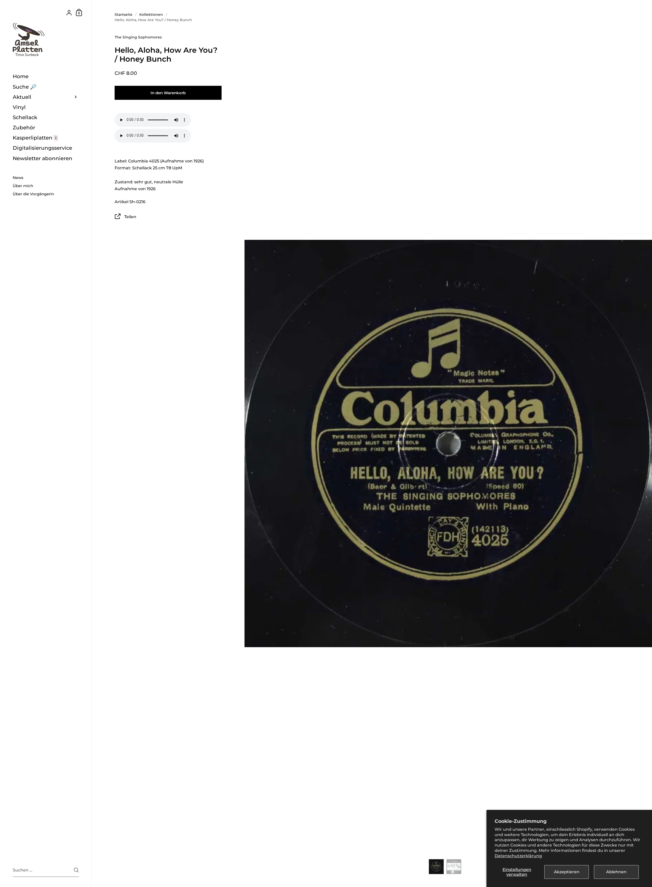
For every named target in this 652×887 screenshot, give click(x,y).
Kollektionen (151, 14)
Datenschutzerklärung (518, 855)
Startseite (123, 14)
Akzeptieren (566, 871)
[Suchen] (76, 870)
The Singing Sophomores (138, 37)
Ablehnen (616, 871)
